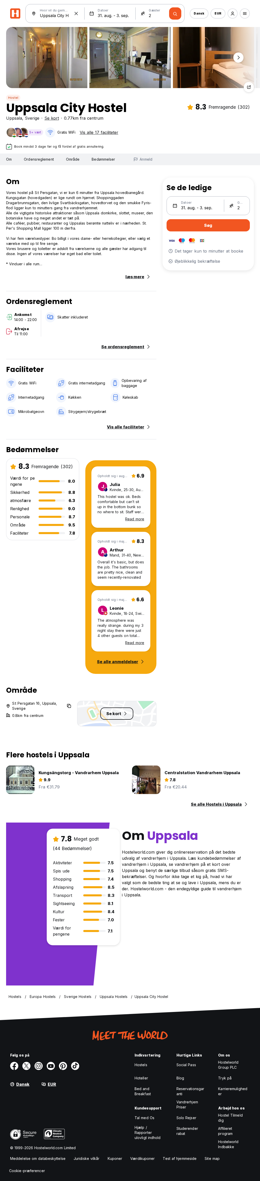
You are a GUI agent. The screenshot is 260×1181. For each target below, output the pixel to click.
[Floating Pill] (238, 57)
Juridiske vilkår (87, 1158)
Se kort (51, 118)
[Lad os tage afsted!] (175, 13)
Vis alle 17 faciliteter (99, 132)
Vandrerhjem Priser (187, 1104)
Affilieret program (225, 1131)
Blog (180, 1078)
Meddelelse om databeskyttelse (38, 1158)
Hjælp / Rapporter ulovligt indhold (148, 1132)
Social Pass (186, 1065)
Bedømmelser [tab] (103, 159)
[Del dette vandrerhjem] (249, 87)
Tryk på (225, 1078)
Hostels (141, 1065)
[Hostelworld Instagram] (39, 1066)
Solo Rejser (186, 1118)
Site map (212, 1158)
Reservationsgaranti (190, 1091)
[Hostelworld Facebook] (14, 1066)
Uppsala (14, 118)
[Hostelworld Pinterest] (63, 1066)
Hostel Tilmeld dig (230, 1117)
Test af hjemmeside (180, 1158)
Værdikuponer (142, 1158)
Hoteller (141, 1078)
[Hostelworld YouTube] (51, 1066)
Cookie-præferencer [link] (27, 1171)
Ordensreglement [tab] (39, 159)
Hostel (13, 98)
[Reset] (76, 13)
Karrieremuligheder (232, 1091)
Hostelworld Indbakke (228, 1144)
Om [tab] (9, 159)
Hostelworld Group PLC (228, 1064)
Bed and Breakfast (143, 1091)
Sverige (32, 118)
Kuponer (115, 1158)
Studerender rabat (187, 1131)
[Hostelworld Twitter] (26, 1066)
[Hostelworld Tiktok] (75, 1066)
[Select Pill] (233, 13)
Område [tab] (73, 159)
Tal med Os (144, 1118)
